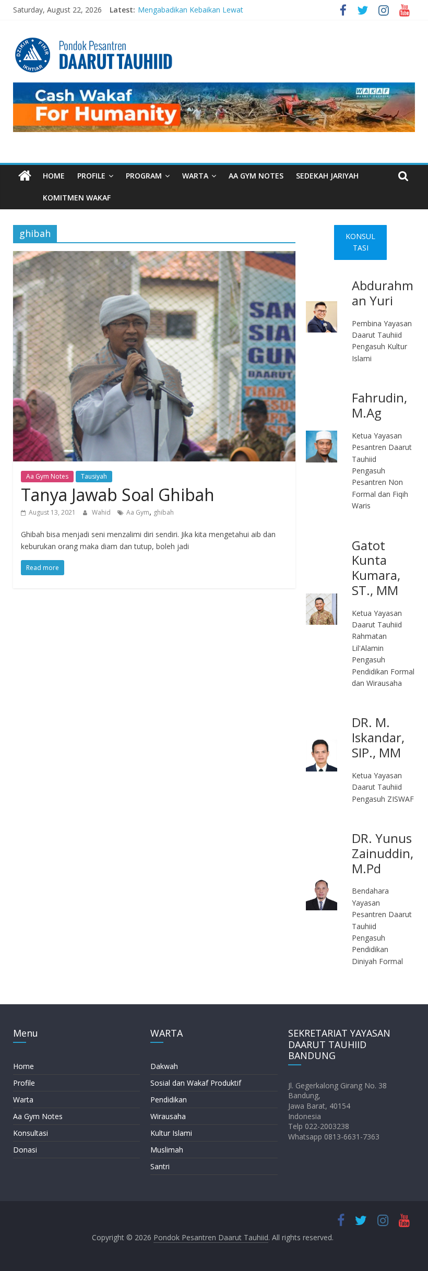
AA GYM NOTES (256, 176)
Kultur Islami (171, 1133)
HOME (54, 176)
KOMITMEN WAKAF (77, 198)
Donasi (25, 1150)
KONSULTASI (360, 242)
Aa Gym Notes (47, 476)
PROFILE (91, 176)
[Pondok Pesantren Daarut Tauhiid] (25, 176)
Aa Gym (137, 512)
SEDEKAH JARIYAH (327, 176)
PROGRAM (144, 176)
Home (23, 1066)
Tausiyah (94, 476)
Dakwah (164, 1066)
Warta (23, 1099)
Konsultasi (30, 1133)
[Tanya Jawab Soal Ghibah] (154, 257)
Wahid (102, 512)
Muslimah (166, 1150)
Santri (160, 1166)
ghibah (163, 512)
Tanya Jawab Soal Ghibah (118, 494)
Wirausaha (168, 1116)
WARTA (195, 176)
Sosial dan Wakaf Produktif (195, 1083)
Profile (24, 1083)
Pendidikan (168, 1099)
